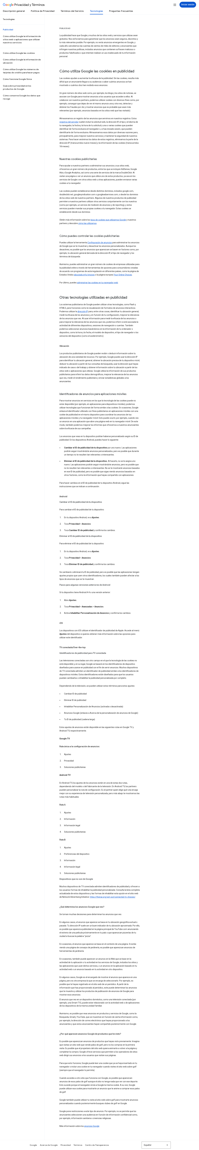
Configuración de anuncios (100, 242)
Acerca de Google (49, 1145)
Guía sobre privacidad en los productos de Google (17, 87)
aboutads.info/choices (84, 275)
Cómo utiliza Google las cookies (19, 53)
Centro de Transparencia (97, 1145)
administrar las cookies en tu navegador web (97, 282)
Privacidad (66, 1145)
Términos (78, 1145)
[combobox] (156, 1145)
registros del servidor (69, 122)
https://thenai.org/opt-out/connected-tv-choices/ (112, 897)
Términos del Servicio (72, 11)
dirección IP (83, 311)
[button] (175, 5)
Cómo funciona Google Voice (17, 79)
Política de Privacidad (42, 11)
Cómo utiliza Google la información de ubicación (22, 61)
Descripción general (14, 11)
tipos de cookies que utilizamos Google (108, 220)
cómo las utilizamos (87, 223)
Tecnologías (96, 11)
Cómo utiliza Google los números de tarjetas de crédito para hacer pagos (21, 71)
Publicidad (8, 29)
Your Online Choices (123, 275)
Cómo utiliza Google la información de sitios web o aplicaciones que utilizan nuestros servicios (22, 39)
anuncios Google (91, 1126)
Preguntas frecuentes (121, 11)
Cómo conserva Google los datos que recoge (21, 97)
